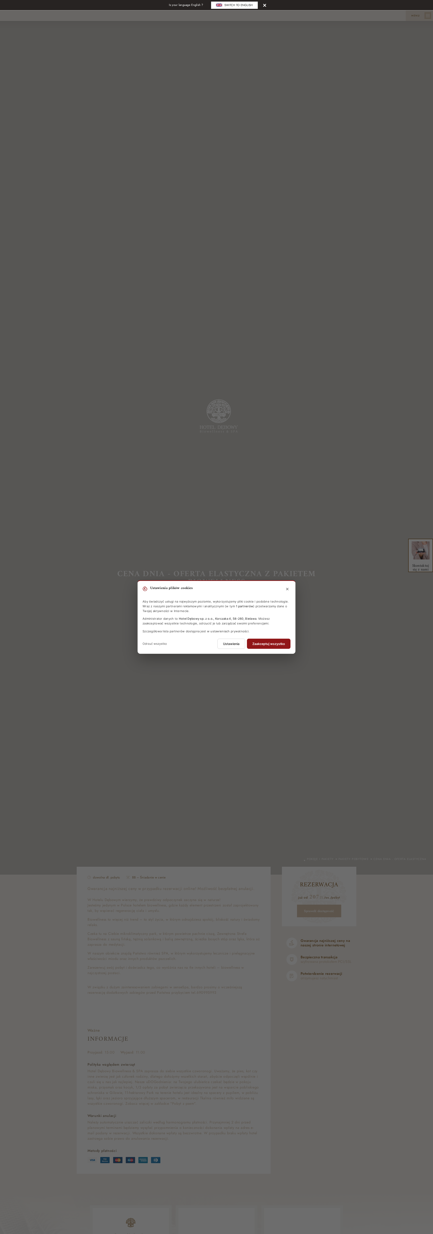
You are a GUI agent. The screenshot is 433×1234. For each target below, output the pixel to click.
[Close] (265, 5)
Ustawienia (231, 644)
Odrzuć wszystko (155, 643)
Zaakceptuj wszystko (268, 644)
